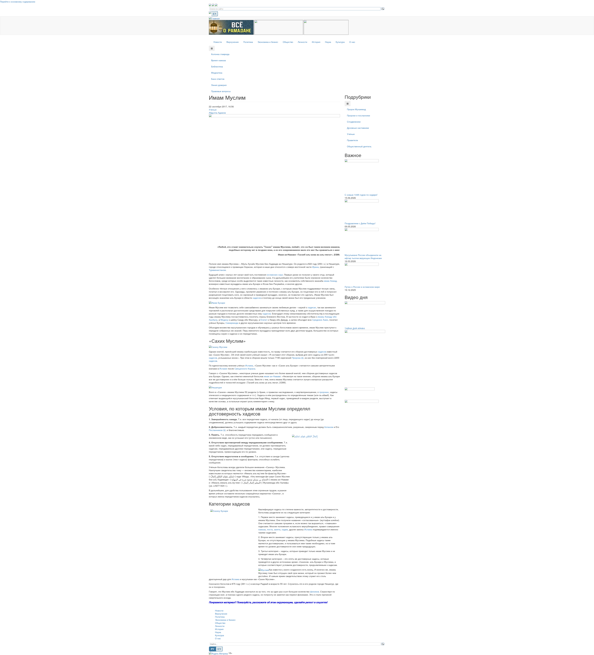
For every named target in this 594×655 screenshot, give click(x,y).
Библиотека (217, 66)
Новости (217, 41)
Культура (340, 41)
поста (270, 529)
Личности (302, 41)
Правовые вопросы (221, 91)
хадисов (257, 297)
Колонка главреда (220, 54)
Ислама (249, 365)
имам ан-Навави (272, 376)
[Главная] (215, 17)
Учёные (213, 109)
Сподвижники (354, 121)
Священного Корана (245, 368)
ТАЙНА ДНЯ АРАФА (355, 328)
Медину (224, 319)
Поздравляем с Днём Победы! (360, 223)
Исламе (223, 368)
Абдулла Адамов (217, 112)
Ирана (315, 266)
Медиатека (216, 72)
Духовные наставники (358, 127)
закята (277, 529)
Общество (288, 41)
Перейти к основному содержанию (17, 1)
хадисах (312, 307)
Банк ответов (217, 78)
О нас (352, 41)
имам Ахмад (330, 280)
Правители (352, 140)
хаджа (285, 529)
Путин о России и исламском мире (362, 286)
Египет (263, 319)
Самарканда (232, 322)
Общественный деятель (359, 146)
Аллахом (328, 426)
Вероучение (232, 41)
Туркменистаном (217, 269)
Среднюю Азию (320, 319)
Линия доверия (219, 85)
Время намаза (218, 60)
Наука (328, 41)
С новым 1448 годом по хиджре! (361, 194)
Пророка (297, 357)
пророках (324, 392)
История (316, 41)
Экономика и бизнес (268, 41)
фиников (314, 591)
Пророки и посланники (358, 115)
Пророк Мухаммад (356, 109)
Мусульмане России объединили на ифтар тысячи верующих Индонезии (363, 256)
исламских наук (275, 274)
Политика (248, 41)
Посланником (217, 430)
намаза (262, 529)
